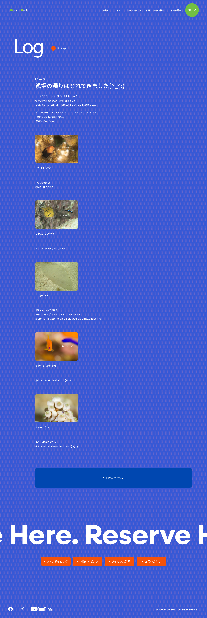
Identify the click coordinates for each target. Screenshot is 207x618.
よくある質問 (175, 10)
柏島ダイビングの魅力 (112, 10)
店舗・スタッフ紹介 (155, 10)
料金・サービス (134, 10)
